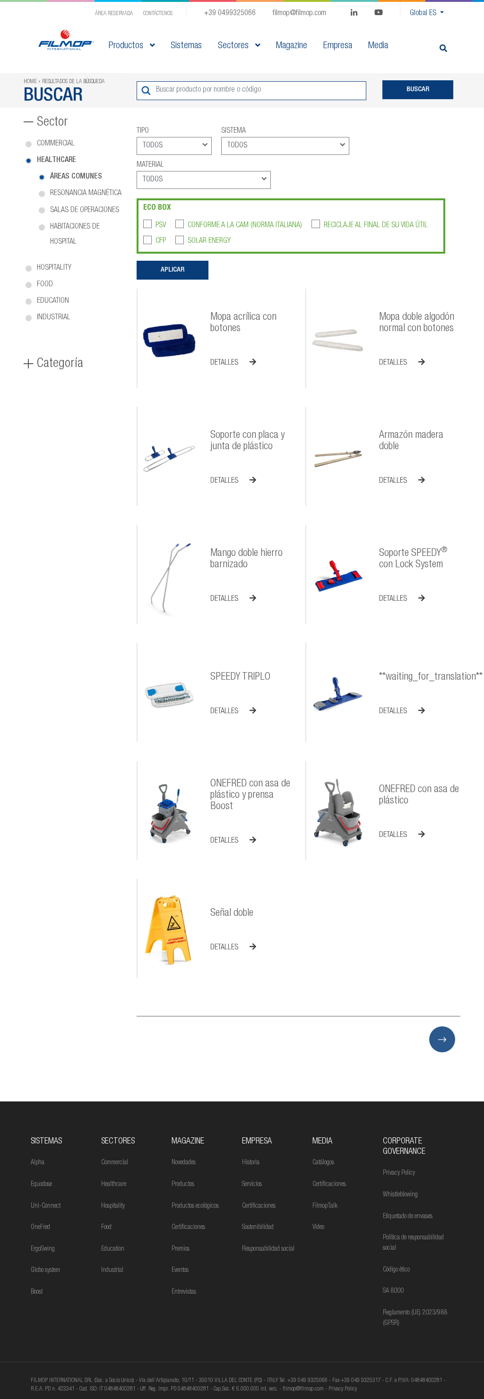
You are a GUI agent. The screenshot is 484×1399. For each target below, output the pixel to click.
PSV (161, 226)
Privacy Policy (399, 1173)
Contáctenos (158, 14)
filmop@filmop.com (299, 13)
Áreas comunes (76, 177)
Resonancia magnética (85, 193)
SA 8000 (393, 1291)
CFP (161, 241)
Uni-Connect (45, 1206)
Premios (181, 1249)
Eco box (157, 208)
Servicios (252, 1184)
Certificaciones (188, 1227)
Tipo (143, 131)
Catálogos (323, 1163)
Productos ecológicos (195, 1206)
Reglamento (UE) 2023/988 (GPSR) (415, 1318)
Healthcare (56, 160)
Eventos (180, 1270)
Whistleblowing (400, 1195)
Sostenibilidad (258, 1227)
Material (150, 165)
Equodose (41, 1184)
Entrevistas (184, 1292)
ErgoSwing (43, 1249)
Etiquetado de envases (407, 1216)
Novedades (184, 1163)
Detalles (225, 363)
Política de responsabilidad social (413, 1243)
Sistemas (46, 1141)
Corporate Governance (404, 1146)
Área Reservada (114, 14)
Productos (127, 46)
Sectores (234, 46)
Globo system (45, 1270)
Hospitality (54, 268)
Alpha (37, 1163)
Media (322, 1141)
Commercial (56, 144)
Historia (250, 1163)
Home (30, 82)
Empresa (257, 1141)
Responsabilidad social (268, 1249)
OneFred (40, 1227)
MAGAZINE (188, 1141)
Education (53, 301)
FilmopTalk (324, 1206)
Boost (37, 1292)
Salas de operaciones (84, 210)
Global (423, 13)
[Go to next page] (442, 1039)
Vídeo (318, 1227)
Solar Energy (209, 241)
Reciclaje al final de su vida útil (376, 226)
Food (45, 285)
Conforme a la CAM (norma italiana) (245, 226)
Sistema (233, 131)
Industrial (53, 318)
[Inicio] (66, 39)
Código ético (396, 1270)
